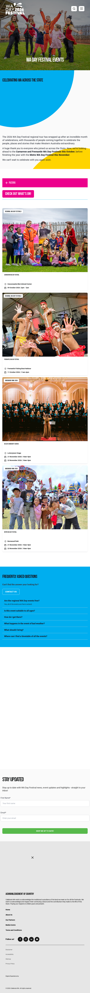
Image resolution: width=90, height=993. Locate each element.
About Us (9, 915)
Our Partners (10, 920)
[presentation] (45, 670)
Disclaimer (9, 950)
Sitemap (8, 959)
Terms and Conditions (14, 930)
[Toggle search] (74, 8)
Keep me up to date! (45, 831)
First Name (5, 798)
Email (3, 813)
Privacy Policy (10, 963)
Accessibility (9, 954)
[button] (81, 8)
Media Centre (11, 925)
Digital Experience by (12, 976)
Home (8, 910)
